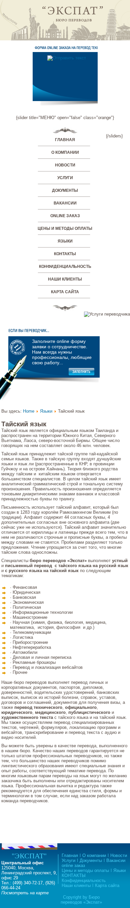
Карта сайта (65, 292)
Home (28, 411)
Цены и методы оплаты (65, 228)
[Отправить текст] (66, 57)
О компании (65, 152)
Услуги (65, 177)
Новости (65, 165)
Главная (65, 139)
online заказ (65, 215)
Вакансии (65, 203)
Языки (65, 241)
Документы (65, 190)
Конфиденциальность (65, 266)
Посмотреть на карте (25, 892)
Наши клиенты (65, 279)
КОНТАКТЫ (65, 254)
